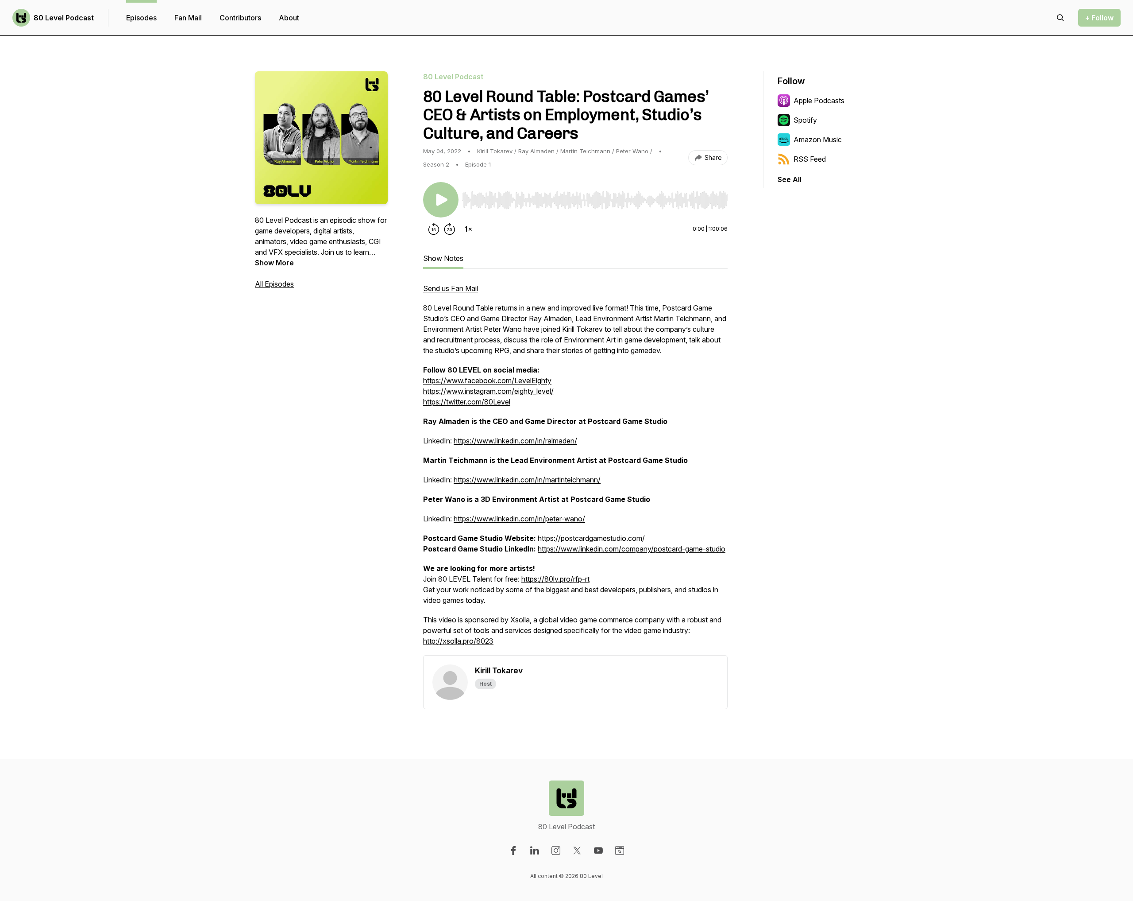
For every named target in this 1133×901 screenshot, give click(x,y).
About (289, 17)
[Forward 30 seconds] (449, 229)
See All (790, 179)
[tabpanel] (575, 469)
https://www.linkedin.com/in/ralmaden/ (515, 440)
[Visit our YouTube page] (598, 850)
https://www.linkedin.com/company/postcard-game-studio (631, 548)
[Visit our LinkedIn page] (534, 850)
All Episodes (274, 284)
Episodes (141, 17)
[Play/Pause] (441, 199)
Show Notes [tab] (443, 258)
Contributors (240, 17)
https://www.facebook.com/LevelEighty (487, 380)
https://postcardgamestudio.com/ (591, 538)
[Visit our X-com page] (577, 850)
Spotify (805, 120)
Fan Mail (188, 17)
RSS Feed (810, 159)
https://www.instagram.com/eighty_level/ (488, 391)
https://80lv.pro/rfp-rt (555, 579)
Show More (274, 262)
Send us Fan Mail (450, 288)
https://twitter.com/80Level (466, 401)
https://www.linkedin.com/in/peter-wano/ (519, 518)
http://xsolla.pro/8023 (458, 641)
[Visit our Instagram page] (555, 850)
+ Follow (1099, 17)
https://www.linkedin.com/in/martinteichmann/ (527, 479)
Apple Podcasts (819, 100)
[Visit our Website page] (619, 850)
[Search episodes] (1060, 17)
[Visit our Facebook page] (513, 850)
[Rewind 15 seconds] (434, 229)
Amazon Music (818, 139)
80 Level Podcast (64, 17)
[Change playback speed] (468, 229)
